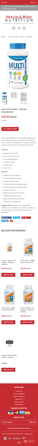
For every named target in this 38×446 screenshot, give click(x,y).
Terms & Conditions (19, 394)
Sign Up (32, 422)
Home (3, 37)
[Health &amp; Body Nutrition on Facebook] (13, 29)
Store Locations (19, 402)
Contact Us (19, 391)
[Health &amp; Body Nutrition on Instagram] (24, 29)
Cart (35, 2)
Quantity (3, 120)
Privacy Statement (19, 396)
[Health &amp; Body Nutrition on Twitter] (19, 29)
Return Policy (19, 404)
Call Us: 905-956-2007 (15, 6)
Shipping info (19, 399)
